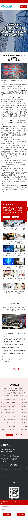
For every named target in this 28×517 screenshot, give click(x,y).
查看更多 (6, 217)
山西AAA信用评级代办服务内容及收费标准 (9, 429)
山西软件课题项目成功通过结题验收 (9, 409)
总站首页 (3, 461)
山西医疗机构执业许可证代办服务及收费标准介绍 (9, 426)
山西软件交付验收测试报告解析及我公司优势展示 (9, 413)
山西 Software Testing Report (9, 423)
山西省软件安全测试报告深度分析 (9, 402)
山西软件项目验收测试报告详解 (9, 419)
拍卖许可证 (7, 80)
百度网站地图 (4, 459)
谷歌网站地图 (13, 459)
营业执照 (10, 86)
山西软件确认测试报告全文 (9, 406)
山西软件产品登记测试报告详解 (9, 416)
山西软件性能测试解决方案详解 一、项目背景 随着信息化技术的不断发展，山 (9, 399)
